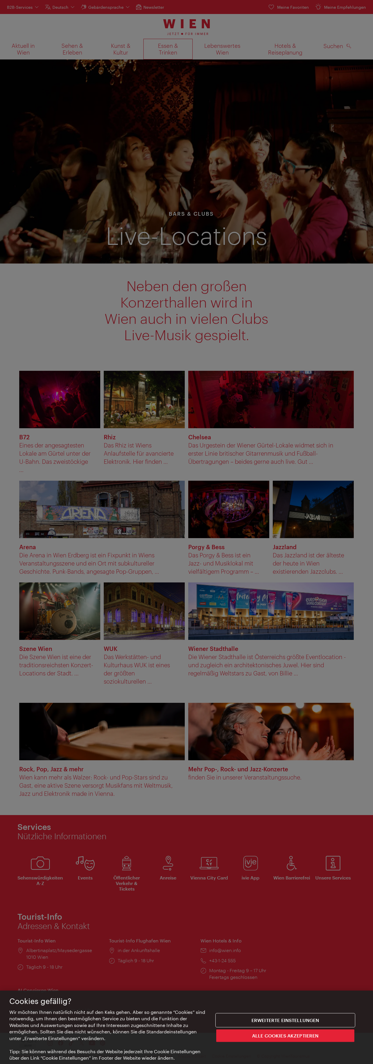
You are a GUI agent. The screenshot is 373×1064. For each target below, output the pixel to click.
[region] (186, 1027)
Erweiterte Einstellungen (285, 1020)
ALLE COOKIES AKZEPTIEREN (285, 1035)
